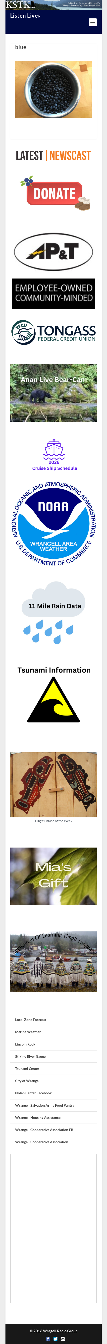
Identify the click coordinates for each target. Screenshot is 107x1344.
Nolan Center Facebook (33, 1093)
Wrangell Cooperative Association (41, 1142)
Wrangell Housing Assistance (37, 1117)
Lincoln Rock (25, 1044)
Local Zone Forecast (30, 1019)
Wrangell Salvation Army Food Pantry (44, 1105)
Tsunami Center (27, 1068)
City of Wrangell (28, 1081)
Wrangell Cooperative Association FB (44, 1130)
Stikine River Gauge (30, 1056)
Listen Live (24, 15)
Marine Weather (28, 1032)
